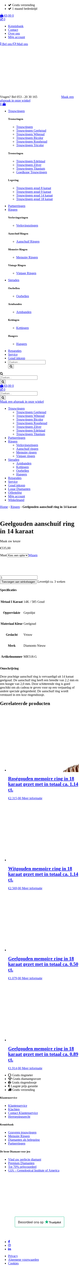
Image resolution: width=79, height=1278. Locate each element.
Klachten (14, 1109)
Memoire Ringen (27, 257)
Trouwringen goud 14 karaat (34, 195)
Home (4, 507)
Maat (3, 555)
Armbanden (23, 312)
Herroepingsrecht (19, 1116)
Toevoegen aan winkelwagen (18, 581)
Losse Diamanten (19, 489)
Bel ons (7, 44)
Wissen (32, 555)
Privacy (13, 1256)
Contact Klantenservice (23, 1113)
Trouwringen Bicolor (29, 138)
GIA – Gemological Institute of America (33, 1170)
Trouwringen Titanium (30, 168)
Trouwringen (16, 111)
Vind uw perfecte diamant (24, 1159)
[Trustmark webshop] (51, 97)
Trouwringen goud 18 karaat (34, 199)
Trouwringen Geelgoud (31, 130)
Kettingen (22, 328)
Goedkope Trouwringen (31, 172)
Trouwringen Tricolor (30, 145)
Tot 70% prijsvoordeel (22, 1166)
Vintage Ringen (26, 273)
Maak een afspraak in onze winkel (22, 401)
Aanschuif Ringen (28, 241)
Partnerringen (16, 206)
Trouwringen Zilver (28, 165)
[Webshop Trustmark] (28, 1211)
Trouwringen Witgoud (30, 134)
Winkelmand (16, 500)
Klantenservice (17, 1105)
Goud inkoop (16, 358)
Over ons (14, 33)
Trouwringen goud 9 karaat (33, 191)
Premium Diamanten (21, 1163)
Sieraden (13, 280)
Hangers (21, 344)
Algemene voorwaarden (23, 1259)
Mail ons (22, 44)
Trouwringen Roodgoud (31, 141)
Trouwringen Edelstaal (30, 161)
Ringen (12, 209)
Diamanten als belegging (24, 1139)
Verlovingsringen (27, 225)
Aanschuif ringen (27, 448)
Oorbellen (22, 296)
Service (13, 354)
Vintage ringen (25, 456)
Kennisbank (15, 26)
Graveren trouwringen (22, 1132)
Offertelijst (15, 492)
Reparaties (14, 351)
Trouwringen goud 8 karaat (33, 188)
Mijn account (16, 37)
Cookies (13, 1263)
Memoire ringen (26, 452)
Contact (13, 29)
